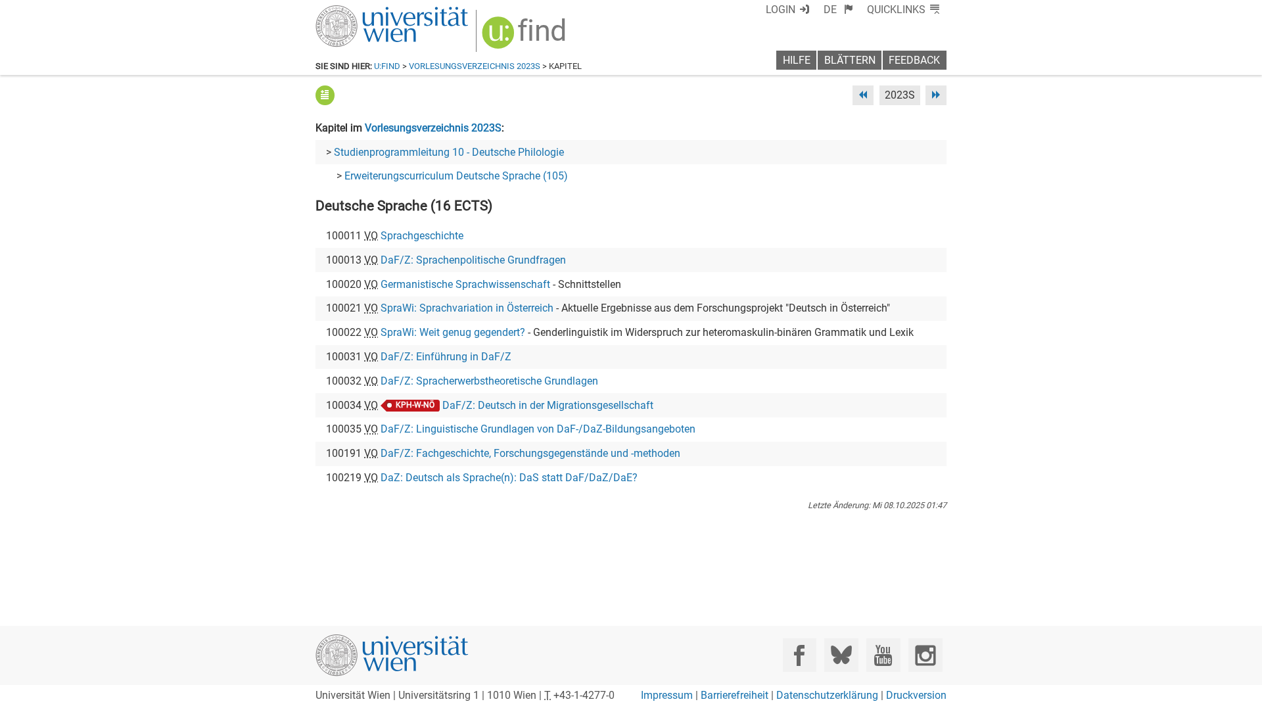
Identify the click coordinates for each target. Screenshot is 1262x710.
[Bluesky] (841, 655)
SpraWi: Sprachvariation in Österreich (467, 308)
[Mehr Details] (325, 95)
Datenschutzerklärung (827, 695)
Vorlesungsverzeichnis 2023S (474, 66)
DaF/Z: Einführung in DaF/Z (446, 356)
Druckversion (916, 695)
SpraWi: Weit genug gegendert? (453, 332)
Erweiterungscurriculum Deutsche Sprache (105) (456, 176)
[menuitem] (838, 9)
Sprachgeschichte (422, 235)
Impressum (667, 695)
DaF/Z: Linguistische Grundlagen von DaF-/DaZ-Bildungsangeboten (538, 429)
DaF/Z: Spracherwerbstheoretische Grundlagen (489, 381)
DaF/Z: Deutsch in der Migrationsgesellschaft (547, 405)
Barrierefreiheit (734, 695)
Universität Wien (361, 11)
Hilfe (796, 60)
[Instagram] (925, 655)
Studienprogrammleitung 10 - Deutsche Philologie (449, 152)
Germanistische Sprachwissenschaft (465, 284)
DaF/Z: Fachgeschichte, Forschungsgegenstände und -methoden (530, 453)
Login (780, 9)
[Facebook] (799, 655)
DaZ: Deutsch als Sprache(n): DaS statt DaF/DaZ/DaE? (509, 477)
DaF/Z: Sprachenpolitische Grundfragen (473, 260)
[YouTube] (883, 655)
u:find (387, 66)
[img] (525, 37)
